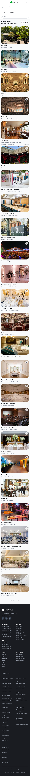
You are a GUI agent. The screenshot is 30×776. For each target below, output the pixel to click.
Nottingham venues (6, 738)
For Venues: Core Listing (21, 635)
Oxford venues (5, 740)
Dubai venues (4, 754)
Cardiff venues (5, 732)
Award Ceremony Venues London (21, 695)
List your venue (19, 637)
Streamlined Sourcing (6, 628)
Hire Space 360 (5, 626)
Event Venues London (6, 691)
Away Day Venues (5, 686)
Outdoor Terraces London (7, 703)
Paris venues (4, 752)
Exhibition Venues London (7, 698)
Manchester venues (6, 712)
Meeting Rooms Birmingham (22, 724)
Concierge (18, 630)
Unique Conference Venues (7, 678)
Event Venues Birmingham (21, 722)
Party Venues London (20, 681)
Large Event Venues (20, 698)
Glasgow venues (5, 725)
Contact (3, 664)
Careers (3, 660)
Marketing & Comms (6, 648)
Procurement (5, 642)
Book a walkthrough (6, 636)
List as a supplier (20, 639)
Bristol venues (5, 720)
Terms (17, 772)
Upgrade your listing (20, 658)
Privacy (12, 772)
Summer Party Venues (6, 681)
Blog (3, 656)
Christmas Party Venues (21, 678)
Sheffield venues (5, 743)
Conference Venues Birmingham (20, 719)
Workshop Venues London (21, 700)
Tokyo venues (4, 757)
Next (18, 600)
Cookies (23, 772)
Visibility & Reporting (6, 632)
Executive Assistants (6, 646)
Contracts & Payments (7, 630)
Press (3, 662)
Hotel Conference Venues (21, 676)
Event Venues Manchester (21, 713)
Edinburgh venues (5, 717)
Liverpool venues (5, 727)
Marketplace (19, 628)
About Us (4, 654)
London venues (5, 710)
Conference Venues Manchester (20, 710)
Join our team (19, 654)
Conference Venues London (7, 676)
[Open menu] (3, 2)
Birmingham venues (6, 715)
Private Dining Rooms (6, 683)
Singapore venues (5, 759)
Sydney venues (5, 762)
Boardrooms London (20, 688)
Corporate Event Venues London (21, 691)
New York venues (5, 749)
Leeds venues (4, 722)
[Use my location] (27, 13)
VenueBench (4, 658)
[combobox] (15, 13)
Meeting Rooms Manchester (22, 716)
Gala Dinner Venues (6, 695)
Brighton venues (5, 730)
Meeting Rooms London (21, 686)
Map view (25, 22)
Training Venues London (7, 688)
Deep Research (19, 626)
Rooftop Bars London (20, 683)
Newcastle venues (5, 735)
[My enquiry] (27, 2)
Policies (3, 666)
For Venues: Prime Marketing (20, 633)
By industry (4, 634)
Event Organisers (5, 644)
